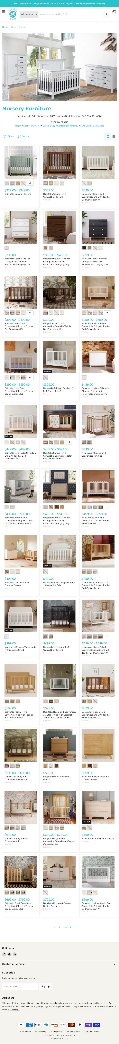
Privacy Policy (25, 1031)
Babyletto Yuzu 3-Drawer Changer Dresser (16, 584)
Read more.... (14, 1009)
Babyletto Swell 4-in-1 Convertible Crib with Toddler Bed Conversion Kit (96, 520)
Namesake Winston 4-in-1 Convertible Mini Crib (56, 649)
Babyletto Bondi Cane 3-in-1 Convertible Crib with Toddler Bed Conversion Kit (18, 906)
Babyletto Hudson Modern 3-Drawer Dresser (96, 778)
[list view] (113, 136)
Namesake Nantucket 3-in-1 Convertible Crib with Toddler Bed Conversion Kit (96, 585)
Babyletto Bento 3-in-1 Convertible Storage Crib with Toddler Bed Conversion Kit (18, 520)
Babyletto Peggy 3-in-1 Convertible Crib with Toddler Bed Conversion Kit (96, 714)
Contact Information (91, 1031)
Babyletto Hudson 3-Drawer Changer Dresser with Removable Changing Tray (95, 391)
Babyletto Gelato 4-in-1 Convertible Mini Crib (54, 195)
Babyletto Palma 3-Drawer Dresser (56, 778)
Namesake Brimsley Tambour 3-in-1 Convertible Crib (58, 390)
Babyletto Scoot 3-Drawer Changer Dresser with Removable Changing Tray (17, 261)
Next (66, 927)
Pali (38, 125)
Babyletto (8, 197)
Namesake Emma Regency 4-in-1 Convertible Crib (59, 584)
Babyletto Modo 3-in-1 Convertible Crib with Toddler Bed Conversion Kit (96, 197)
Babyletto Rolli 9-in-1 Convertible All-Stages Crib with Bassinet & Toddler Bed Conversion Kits (59, 714)
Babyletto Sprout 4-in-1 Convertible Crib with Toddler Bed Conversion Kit (57, 455)
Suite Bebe (85, 125)
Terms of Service (73, 1031)
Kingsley (74, 125)
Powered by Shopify (59, 1038)
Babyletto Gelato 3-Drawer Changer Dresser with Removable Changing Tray (56, 261)
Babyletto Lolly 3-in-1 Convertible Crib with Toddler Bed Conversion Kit (18, 391)
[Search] (106, 14)
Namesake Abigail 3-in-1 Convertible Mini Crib (94, 454)
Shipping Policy (55, 1031)
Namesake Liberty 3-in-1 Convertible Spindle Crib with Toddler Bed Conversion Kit (96, 650)
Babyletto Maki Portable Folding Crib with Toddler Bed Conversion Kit (20, 455)
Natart (18, 125)
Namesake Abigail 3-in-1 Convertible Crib (16, 840)
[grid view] (107, 136)
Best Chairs (98, 125)
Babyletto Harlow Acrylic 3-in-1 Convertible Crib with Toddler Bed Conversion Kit (97, 906)
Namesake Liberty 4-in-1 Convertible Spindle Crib (16, 778)
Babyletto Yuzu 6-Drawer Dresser (98, 838)
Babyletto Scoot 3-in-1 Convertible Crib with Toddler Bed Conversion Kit (57, 326)
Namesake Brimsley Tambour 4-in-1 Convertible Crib (20, 649)
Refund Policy (40, 1031)
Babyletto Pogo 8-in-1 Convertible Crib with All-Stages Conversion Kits (59, 841)
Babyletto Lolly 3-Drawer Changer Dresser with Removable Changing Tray (95, 261)
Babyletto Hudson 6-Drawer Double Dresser (57, 905)
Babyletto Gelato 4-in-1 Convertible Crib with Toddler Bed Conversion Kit (18, 326)
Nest (25, 125)
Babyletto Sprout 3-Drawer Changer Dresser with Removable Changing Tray (56, 520)
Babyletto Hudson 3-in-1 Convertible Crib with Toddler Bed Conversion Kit (96, 326)
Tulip (32, 125)
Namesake (47, 394)
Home (5, 27)
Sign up (46, 986)
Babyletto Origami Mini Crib (17, 194)
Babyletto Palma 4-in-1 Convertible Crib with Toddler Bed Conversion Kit (18, 714)
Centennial (62, 125)
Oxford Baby (49, 125)
